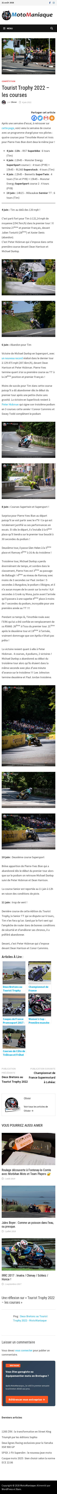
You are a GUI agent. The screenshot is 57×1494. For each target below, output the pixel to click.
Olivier (14, 102)
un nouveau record (12, 358)
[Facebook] (50, 2)
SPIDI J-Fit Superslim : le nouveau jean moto (27, 1452)
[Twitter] (40, 118)
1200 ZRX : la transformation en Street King (26, 1431)
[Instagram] (53, 2)
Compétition (8, 81)
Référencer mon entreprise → (27, 1399)
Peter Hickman (10, 404)
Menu (10, 28)
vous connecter (23, 1350)
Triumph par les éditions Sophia (19, 1437)
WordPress (7, 1489)
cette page (8, 128)
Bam (18, 1489)
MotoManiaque (28, 1485)
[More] (52, 118)
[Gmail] (46, 118)
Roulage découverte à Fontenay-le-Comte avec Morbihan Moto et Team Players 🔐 (26, 1172)
